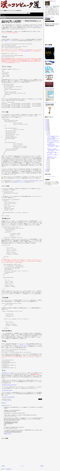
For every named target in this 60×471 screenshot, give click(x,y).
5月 (48, 163)
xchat (10, 400)
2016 (47, 123)
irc (7, 400)
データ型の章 (28, 180)
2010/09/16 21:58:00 (7, 433)
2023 (47, 120)
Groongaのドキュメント (20, 180)
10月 (48, 133)
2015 (47, 124)
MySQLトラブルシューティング (50, 102)
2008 (47, 170)
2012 (47, 127)
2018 (47, 121)
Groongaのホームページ (8, 40)
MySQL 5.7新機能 (48, 60)
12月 (48, 131)
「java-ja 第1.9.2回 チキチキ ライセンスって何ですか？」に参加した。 (53, 146)
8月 (48, 159)
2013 (47, 126)
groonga (5, 400)
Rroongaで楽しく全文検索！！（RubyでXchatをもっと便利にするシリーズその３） (21, 21)
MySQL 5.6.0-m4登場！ (51, 158)
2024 (47, 119)
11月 (48, 132)
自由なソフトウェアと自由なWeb (52, 140)
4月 (48, 164)
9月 (48, 134)
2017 (47, 122)
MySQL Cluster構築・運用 (49, 88)
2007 (47, 171)
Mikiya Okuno (3, 405)
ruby (8, 400)
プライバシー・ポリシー (51, 176)
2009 (47, 169)
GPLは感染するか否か (51, 144)
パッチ (40, 335)
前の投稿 (41, 465)
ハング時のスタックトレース (23, 345)
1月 (48, 168)
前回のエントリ (38, 26)
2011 (47, 128)
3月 (48, 165)
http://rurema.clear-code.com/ (7, 390)
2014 (47, 125)
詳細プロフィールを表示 (49, 17)
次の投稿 (3, 465)
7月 (48, 160)
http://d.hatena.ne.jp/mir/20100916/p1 (8, 397)
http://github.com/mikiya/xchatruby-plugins (9, 384)
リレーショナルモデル (49, 74)
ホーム (22, 465)
